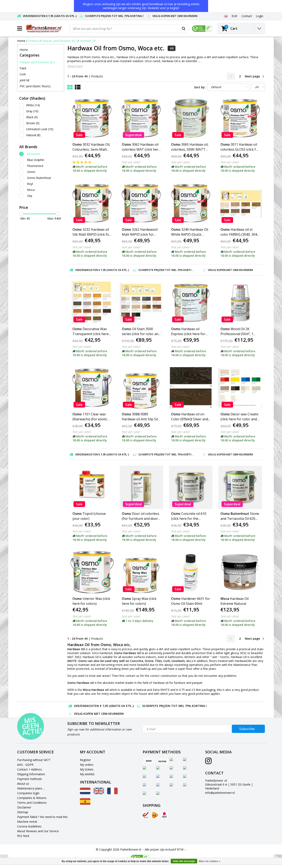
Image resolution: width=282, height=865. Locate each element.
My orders (87, 765)
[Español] (85, 804)
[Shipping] (146, 815)
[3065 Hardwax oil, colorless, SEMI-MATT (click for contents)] (190, 118)
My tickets (87, 769)
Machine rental (27, 822)
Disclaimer (24, 807)
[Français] (112, 793)
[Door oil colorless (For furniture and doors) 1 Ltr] (141, 487)
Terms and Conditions (32, 803)
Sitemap (22, 812)
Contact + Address (29, 769)
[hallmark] (202, 28)
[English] (225, 16)
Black (32, 117)
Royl (30, 184)
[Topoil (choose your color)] (92, 487)
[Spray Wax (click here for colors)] (141, 572)
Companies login (28, 793)
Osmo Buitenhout (39, 178)
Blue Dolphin (35, 160)
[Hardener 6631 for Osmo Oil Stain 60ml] (190, 572)
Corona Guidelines (29, 826)
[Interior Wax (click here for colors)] (92, 572)
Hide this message (184, 861)
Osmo (31, 172)
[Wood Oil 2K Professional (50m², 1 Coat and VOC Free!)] (240, 302)
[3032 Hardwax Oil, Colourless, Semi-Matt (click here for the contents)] (92, 118)
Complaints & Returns (31, 798)
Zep (29, 196)
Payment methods (29, 779)
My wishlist (87, 774)
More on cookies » (209, 861)
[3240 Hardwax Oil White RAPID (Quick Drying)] (190, 203)
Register (85, 760)
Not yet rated (131, 162)
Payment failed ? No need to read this (42, 817)
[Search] (183, 28)
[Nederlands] (85, 793)
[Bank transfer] (149, 761)
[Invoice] (162, 761)
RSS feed (23, 836)
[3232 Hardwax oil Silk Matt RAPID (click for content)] (92, 203)
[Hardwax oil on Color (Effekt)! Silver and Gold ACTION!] (190, 387)
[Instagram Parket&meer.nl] (208, 762)
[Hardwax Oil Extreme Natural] (240, 572)
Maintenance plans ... (31, 788)
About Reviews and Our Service (38, 831)
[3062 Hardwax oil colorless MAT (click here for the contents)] (141, 118)
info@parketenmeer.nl (220, 793)
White (33, 105)
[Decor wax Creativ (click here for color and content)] (240, 387)
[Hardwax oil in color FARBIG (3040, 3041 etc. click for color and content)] (240, 203)
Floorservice (35, 166)
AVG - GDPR (25, 765)
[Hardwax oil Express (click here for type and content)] (190, 302)
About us (23, 784)
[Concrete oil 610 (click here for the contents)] (190, 487)
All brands (33, 154)
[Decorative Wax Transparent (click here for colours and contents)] (92, 302)
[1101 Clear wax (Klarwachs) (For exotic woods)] (92, 387)
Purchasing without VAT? (33, 760)
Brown (32, 123)
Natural (33, 135)
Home (21, 41)
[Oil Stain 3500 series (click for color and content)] (141, 302)
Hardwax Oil (87, 41)
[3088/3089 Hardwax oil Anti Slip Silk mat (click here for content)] (141, 387)
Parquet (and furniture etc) (59, 41)
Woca (31, 190)
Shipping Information (31, 774)
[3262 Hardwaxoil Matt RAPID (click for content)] (141, 203)
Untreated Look (39, 129)
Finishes (33, 41)
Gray (32, 111)
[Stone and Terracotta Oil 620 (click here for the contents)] (240, 487)
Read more (74, 66)
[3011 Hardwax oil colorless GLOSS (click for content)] (240, 118)
